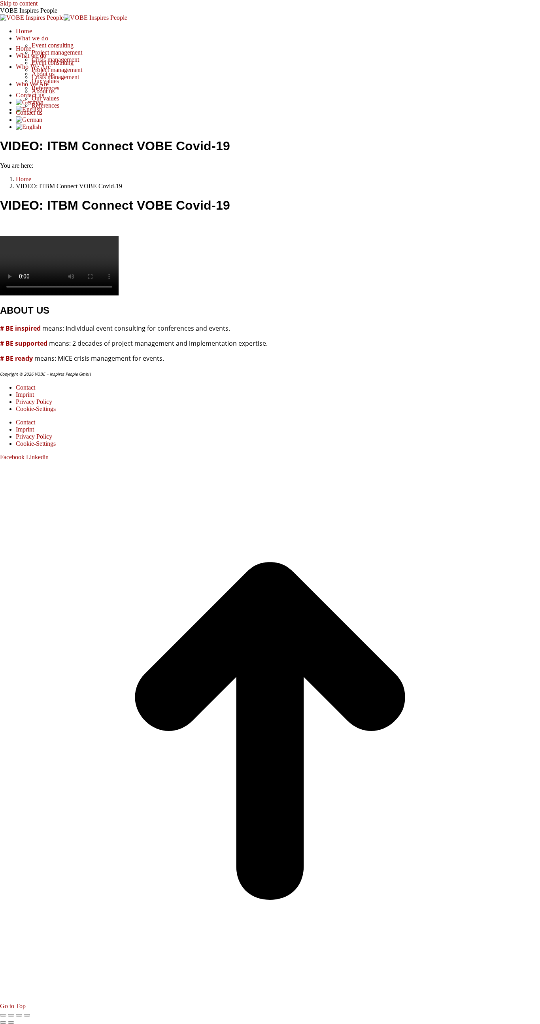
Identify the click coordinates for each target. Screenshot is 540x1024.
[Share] (11, 1015)
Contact (25, 387)
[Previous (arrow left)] (3, 1022)
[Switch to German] (29, 102)
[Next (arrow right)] (11, 1022)
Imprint (25, 394)
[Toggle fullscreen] (19, 1015)
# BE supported (23, 343)
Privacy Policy (34, 401)
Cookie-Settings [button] (36, 408)
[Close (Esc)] (3, 1015)
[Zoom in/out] (27, 1015)
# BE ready (16, 358)
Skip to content (19, 3)
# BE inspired (20, 328)
